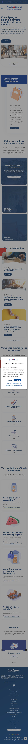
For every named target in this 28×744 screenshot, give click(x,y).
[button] (17, 380)
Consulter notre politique (14, 385)
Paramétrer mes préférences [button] (14, 383)
